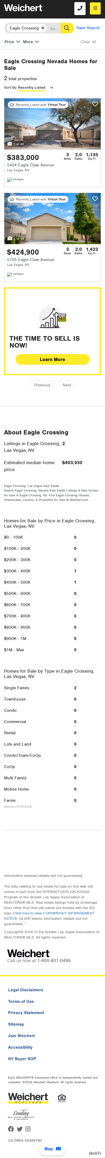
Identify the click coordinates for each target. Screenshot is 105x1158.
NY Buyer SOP (22, 1059)
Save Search (88, 28)
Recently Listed (31, 87)
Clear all (88, 41)
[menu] (95, 8)
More (28, 41)
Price (9, 41)
